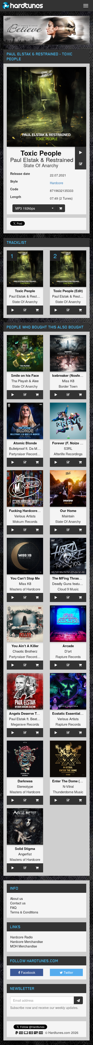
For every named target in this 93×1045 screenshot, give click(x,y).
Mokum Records (25, 521)
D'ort (68, 651)
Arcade (68, 645)
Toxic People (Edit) (68, 290)
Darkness (25, 780)
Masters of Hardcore (25, 589)
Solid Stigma (25, 848)
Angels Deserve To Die (27, 713)
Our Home (68, 510)
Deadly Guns (62, 583)
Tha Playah (19, 380)
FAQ (13, 907)
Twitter (68, 972)
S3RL (68, 448)
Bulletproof (17, 448)
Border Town (68, 386)
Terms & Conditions (24, 912)
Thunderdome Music (68, 791)
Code (14, 189)
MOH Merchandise (23, 946)
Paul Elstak (24, 159)
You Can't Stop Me (25, 578)
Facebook (27, 972)
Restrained (59, 159)
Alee (35, 380)
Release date (20, 173)
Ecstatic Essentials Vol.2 (71, 713)
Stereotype (25, 786)
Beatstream (38, 718)
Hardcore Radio (21, 937)
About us (16, 898)
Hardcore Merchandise (26, 941)
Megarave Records (25, 724)
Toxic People (25, 290)
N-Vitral (68, 786)
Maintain (68, 516)
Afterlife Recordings (68, 453)
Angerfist (25, 854)
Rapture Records (68, 656)
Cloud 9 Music (68, 589)
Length (15, 196)
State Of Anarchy (40, 165)
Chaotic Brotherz (25, 651)
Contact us (18, 903)
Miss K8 (68, 380)
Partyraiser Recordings (26, 453)
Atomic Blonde (25, 443)
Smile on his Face (25, 375)
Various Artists (25, 516)
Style (14, 181)
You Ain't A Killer (25, 645)
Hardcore (56, 183)
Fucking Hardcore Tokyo (28, 510)
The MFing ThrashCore (70, 578)
